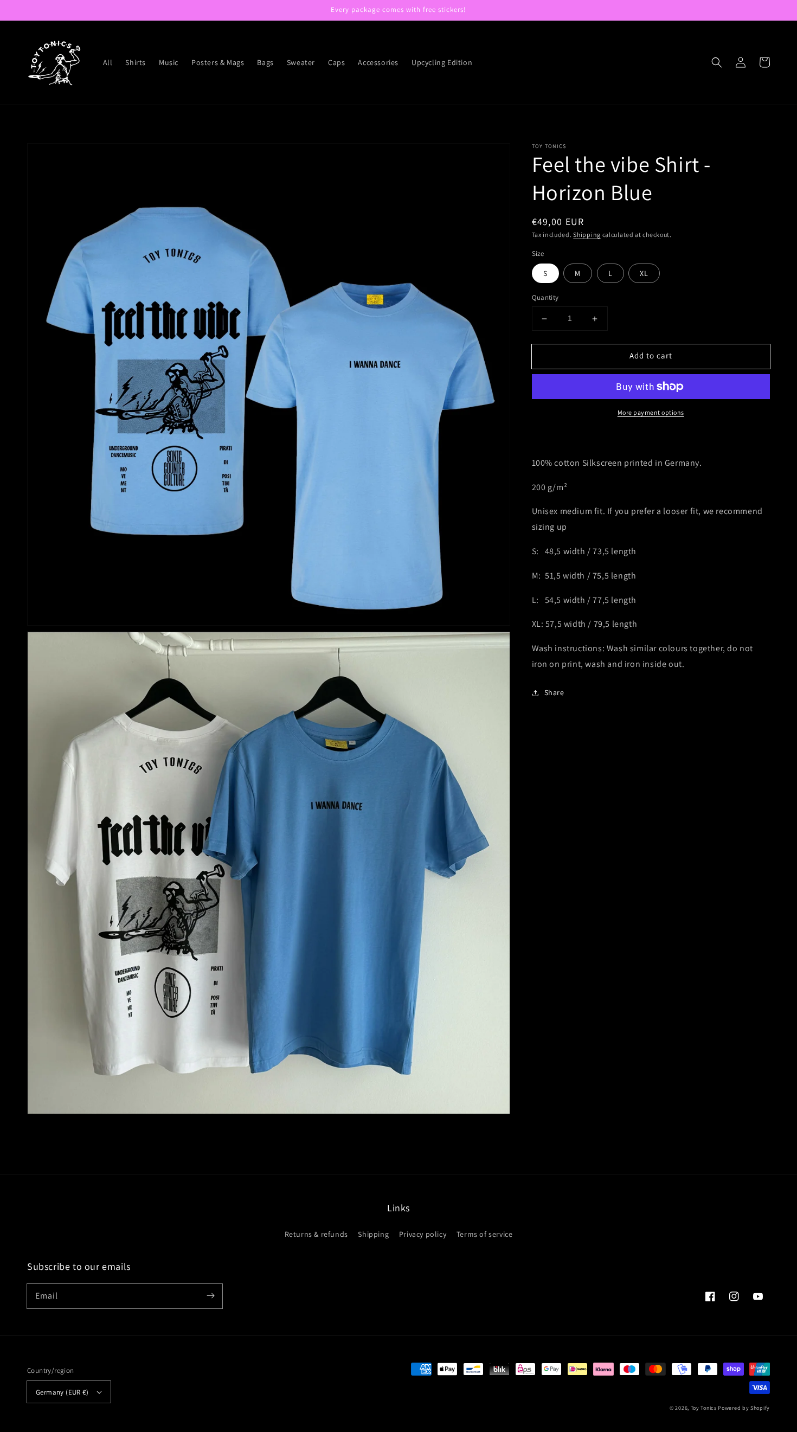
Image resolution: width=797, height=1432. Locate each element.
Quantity (545, 298)
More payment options (651, 412)
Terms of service (485, 1234)
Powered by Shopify (744, 1407)
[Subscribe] (210, 1296)
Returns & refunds (316, 1234)
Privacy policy (422, 1234)
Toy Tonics (704, 1407)
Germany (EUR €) (62, 1392)
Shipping (587, 234)
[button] (717, 62)
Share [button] (554, 692)
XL (644, 274)
